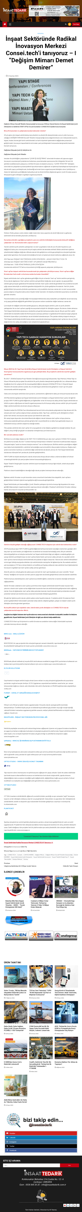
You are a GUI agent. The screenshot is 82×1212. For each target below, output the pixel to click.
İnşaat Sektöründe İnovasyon (42, 857)
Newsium (43, 1210)
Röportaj (41, 33)
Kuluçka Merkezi (17, 859)
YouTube (76, 24)
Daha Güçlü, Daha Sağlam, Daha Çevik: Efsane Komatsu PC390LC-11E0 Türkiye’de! (15, 1028)
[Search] (65, 24)
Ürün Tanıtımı (10, 968)
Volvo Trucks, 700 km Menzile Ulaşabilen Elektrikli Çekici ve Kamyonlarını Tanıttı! (15, 993)
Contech (19, 855)
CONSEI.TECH (12, 855)
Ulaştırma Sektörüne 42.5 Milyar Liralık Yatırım (20, 864)
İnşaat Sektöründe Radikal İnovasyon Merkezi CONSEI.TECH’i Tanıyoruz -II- (28, 842)
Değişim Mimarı (39, 855)
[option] (16, 936)
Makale (8, 878)
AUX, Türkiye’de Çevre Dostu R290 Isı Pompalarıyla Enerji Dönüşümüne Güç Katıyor (65, 1028)
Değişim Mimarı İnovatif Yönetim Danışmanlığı (59, 855)
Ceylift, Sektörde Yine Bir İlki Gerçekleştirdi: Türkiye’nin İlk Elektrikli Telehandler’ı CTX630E (40, 1065)
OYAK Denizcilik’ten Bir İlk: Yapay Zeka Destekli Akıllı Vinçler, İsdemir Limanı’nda (39, 1028)
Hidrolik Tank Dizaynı (70, 864)
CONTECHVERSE (29, 855)
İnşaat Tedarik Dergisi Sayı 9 (60, 857)
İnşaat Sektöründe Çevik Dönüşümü (21, 857)
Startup (26, 859)
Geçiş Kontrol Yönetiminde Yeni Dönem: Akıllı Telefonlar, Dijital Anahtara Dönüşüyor (66, 993)
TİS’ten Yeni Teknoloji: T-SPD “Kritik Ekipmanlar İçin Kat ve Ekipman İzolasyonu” (40, 993)
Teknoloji (9, 1039)
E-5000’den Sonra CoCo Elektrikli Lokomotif (13, 1063)
